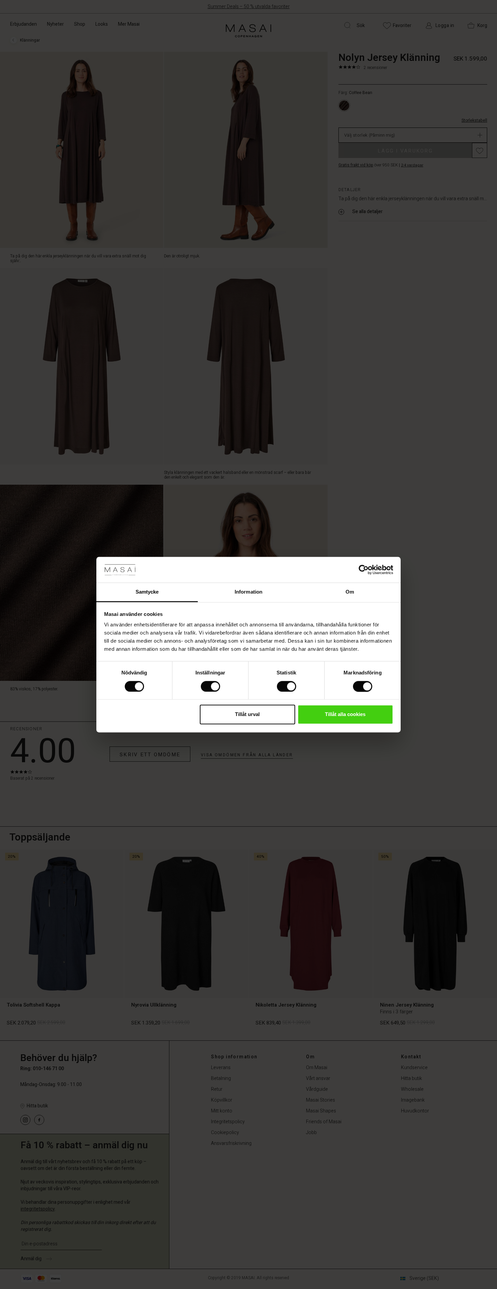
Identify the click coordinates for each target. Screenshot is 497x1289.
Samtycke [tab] (147, 592)
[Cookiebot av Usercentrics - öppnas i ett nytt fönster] (363, 570)
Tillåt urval (247, 714)
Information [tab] (248, 592)
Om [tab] (350, 592)
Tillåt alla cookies (345, 714)
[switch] (210, 686)
